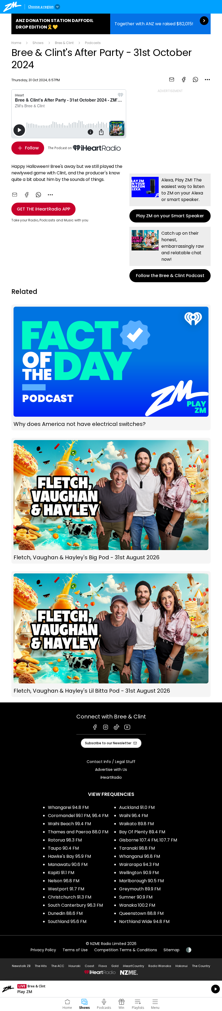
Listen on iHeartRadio (111, 989)
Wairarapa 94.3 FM (139, 864)
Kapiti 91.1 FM (61, 872)
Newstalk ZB (21, 966)
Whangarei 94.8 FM (68, 807)
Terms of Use (75, 950)
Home (16, 42)
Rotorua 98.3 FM (65, 840)
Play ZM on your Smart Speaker (170, 198)
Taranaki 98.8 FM (137, 848)
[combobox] (207, 79)
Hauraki (74, 966)
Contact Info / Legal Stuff (111, 761)
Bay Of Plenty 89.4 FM (142, 832)
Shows (38, 42)
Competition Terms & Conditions (125, 950)
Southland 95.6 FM (67, 921)
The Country (201, 966)
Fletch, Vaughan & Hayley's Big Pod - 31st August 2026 (111, 501)
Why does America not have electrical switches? (111, 367)
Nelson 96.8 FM (63, 881)
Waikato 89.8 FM (136, 824)
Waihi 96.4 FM (133, 815)
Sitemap (171, 950)
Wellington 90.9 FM (139, 872)
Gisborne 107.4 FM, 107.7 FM (148, 840)
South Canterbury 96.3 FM (75, 905)
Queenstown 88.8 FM (141, 913)
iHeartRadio (111, 777)
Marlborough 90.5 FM (141, 881)
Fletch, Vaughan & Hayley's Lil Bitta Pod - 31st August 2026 (111, 634)
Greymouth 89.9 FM (140, 889)
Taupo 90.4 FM (63, 848)
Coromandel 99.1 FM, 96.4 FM (78, 815)
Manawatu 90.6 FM (67, 864)
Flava (103, 966)
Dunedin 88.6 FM (65, 913)
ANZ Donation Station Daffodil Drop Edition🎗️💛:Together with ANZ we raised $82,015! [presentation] (111, 24)
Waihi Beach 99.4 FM (69, 824)
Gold (115, 966)
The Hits (41, 966)
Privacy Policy (43, 950)
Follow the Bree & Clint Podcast (170, 254)
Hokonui (181, 966)
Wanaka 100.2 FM (137, 905)
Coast (89, 966)
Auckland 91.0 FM (137, 807)
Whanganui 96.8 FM (139, 856)
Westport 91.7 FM (66, 889)
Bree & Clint (64, 42)
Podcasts (93, 42)
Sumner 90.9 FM (135, 897)
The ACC (57, 966)
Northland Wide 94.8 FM (144, 921)
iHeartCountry (133, 966)
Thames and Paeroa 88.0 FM (78, 832)
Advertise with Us (111, 769)
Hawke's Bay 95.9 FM (69, 856)
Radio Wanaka (159, 966)
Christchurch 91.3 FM (69, 897)
